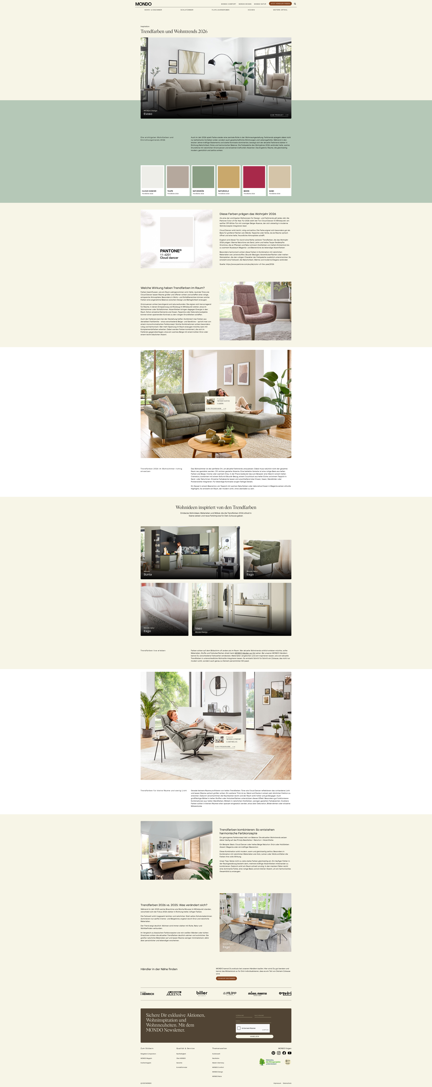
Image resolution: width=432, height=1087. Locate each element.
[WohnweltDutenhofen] (183, 993)
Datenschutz (287, 1083)
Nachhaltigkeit (181, 1054)
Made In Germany (218, 1063)
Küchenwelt (216, 1054)
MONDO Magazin (146, 1058)
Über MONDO (181, 1058)
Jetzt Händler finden (280, 4)
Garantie (179, 1063)
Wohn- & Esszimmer (153, 10)
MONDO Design (245, 4)
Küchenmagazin (146, 1063)
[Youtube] (289, 1053)
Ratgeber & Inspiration (148, 1054)
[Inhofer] (155, 993)
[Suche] (295, 3)
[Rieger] (239, 993)
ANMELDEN (254, 1036)
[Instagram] (279, 1053)
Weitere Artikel (280, 10)
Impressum (277, 1083)
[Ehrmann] (211, 993)
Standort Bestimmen (226, 978)
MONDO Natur (260, 4)
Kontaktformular (181, 1067)
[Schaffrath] (266, 993)
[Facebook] (284, 1053)
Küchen (251, 10)
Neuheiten (215, 1058)
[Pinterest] (273, 1053)
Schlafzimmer (187, 10)
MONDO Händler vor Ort (245, 653)
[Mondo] (143, 4)
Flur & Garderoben (220, 10)
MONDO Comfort (228, 4)
